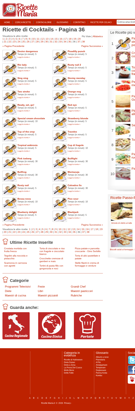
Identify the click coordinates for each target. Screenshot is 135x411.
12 (42, 38)
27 (32, 41)
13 (47, 38)
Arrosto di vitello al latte (121, 223)
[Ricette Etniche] (51, 338)
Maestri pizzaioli (48, 295)
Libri (40, 291)
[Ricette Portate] (87, 338)
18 (70, 38)
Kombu (99, 375)
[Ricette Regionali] (16, 338)
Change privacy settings (83, 403)
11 (38, 38)
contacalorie (44, 22)
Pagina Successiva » (92, 46)
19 (74, 38)
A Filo (98, 362)
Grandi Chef (78, 286)
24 (19, 41)
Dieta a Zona (69, 365)
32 (55, 41)
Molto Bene (69, 370)
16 (61, 38)
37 (79, 41)
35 (69, 41)
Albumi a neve (102, 357)
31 (51, 41)
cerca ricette (23, 22)
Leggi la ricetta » (23, 57)
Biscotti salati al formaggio (121, 249)
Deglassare (101, 370)
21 (5, 41)
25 (23, 41)
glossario (62, 22)
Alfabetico (98, 36)
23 (14, 41)
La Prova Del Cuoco (73, 367)
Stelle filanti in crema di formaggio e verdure (87, 264)
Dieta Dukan (69, 362)
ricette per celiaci (101, 22)
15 (56, 38)
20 (79, 38)
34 (65, 41)
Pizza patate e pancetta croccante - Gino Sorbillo (88, 250)
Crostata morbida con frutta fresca (15, 250)
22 (9, 41)
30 (46, 41)
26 (28, 41)
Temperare (101, 367)
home (7, 22)
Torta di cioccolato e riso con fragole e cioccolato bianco (52, 251)
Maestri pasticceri (82, 291)
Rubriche (76, 295)
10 (33, 38)
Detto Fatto (69, 373)
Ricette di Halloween (73, 360)
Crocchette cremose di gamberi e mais (51, 260)
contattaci (79, 22)
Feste (41, 286)
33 (60, 41)
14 (51, 38)
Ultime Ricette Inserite (31, 242)
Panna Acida (101, 373)
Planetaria (100, 360)
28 (37, 41)
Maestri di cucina (15, 295)
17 (65, 38)
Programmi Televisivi (18, 286)
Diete (8, 291)
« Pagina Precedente (13, 46)
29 (42, 41)
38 (83, 41)
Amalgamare (101, 365)
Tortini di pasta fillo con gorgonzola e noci (51, 267)
